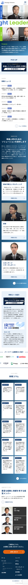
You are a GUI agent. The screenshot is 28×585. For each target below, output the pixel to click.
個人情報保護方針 (15, 580)
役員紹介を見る (9, 502)
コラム (17, 561)
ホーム (3, 558)
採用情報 (17, 572)
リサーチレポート (19, 567)
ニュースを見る (22, 126)
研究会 (17, 564)
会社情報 (4, 572)
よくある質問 (18, 575)
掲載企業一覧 (19, 569)
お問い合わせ (14, 552)
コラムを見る (23, 478)
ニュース (17, 558)
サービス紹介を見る (21, 283)
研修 (3, 566)
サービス (4, 561)
